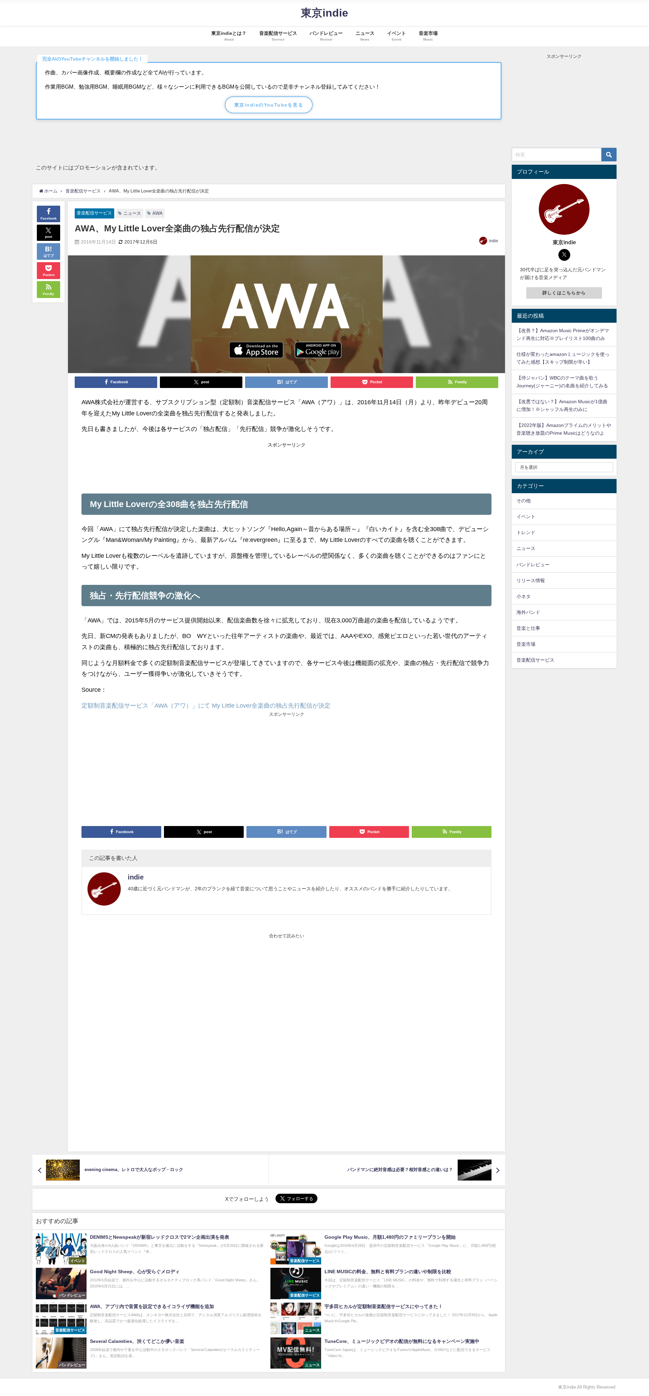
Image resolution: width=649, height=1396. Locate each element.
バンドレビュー (533, 564)
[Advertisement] (286, 466)
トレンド (525, 532)
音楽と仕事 (528, 628)
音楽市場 (525, 644)
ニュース (132, 213)
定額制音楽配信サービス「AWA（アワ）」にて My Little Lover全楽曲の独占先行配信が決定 (206, 706)
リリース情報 (530, 580)
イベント (525, 516)
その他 (523, 500)
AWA (157, 213)
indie (493, 241)
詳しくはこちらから (564, 293)
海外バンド (528, 612)
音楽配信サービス (94, 213)
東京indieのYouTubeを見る (268, 104)
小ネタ (523, 596)
